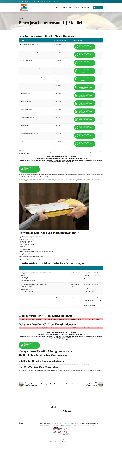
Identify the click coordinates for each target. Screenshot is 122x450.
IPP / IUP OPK (47, 423)
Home (58, 7)
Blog (93, 425)
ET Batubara (55, 423)
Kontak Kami (85, 7)
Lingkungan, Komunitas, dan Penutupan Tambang (70, 425)
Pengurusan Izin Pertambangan (71, 423)
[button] (71, 40)
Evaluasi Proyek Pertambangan (93, 423)
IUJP (21, 19)
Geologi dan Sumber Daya (45, 425)
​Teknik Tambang (86, 425)
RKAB (61, 423)
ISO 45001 (55, 425)
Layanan (76, 7)
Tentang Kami (67, 7)
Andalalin (82, 423)
